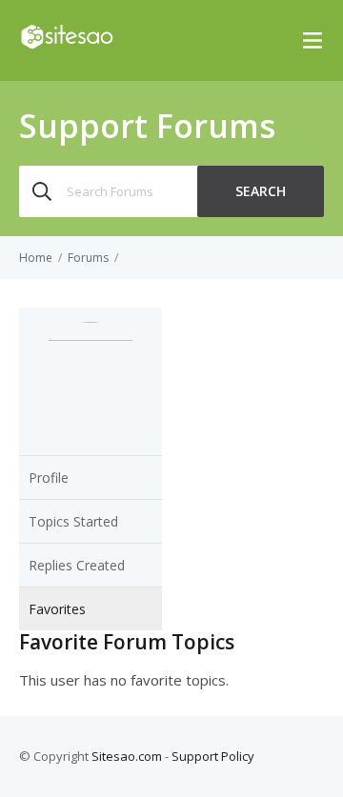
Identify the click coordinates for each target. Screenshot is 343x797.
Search (260, 191)
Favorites (57, 609)
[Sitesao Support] (66, 44)
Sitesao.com (126, 756)
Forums (88, 257)
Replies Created (77, 565)
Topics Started (73, 521)
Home (35, 257)
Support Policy (213, 756)
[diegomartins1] (90, 335)
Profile (49, 477)
